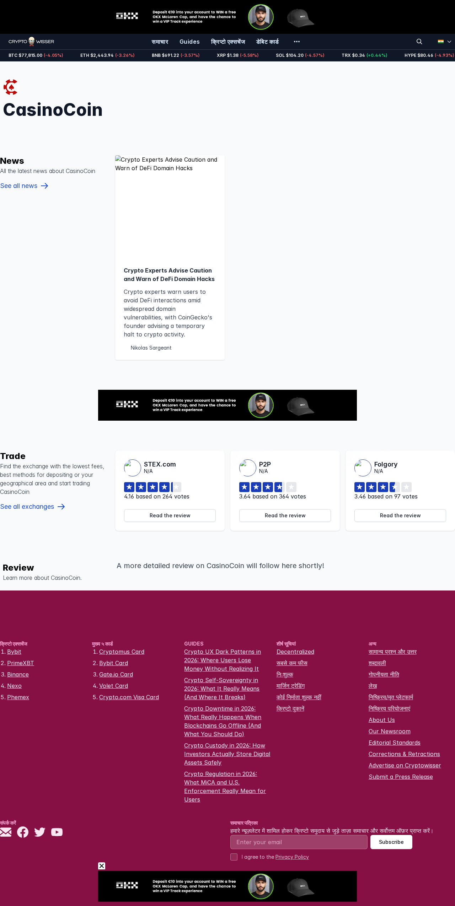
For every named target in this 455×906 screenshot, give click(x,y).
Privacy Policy (292, 857)
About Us (382, 719)
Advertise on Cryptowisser (405, 765)
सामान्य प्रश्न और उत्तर (393, 651)
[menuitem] (160, 41)
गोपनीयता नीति (384, 674)
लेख (373, 685)
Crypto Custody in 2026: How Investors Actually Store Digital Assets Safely (227, 754)
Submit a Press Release (401, 776)
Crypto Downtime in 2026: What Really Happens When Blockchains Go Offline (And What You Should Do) (222, 721)
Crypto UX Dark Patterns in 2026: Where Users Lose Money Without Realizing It (222, 660)
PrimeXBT (20, 663)
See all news (18, 185)
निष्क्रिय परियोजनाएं (389, 708)
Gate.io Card (116, 674)
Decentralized (295, 651)
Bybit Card (113, 663)
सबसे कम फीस (292, 663)
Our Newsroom (390, 731)
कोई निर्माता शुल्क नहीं (299, 697)
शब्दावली (377, 663)
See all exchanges (27, 506)
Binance (18, 674)
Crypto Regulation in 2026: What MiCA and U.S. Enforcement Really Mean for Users (225, 786)
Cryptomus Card (121, 651)
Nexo (14, 685)
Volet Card (113, 685)
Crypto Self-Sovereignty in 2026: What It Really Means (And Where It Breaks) (221, 688)
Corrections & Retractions (404, 753)
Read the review (170, 515)
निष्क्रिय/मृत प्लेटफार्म (391, 697)
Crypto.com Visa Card (129, 697)
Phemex (18, 697)
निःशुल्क (285, 674)
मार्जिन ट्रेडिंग (291, 685)
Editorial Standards (395, 742)
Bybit (14, 651)
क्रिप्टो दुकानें (290, 708)
